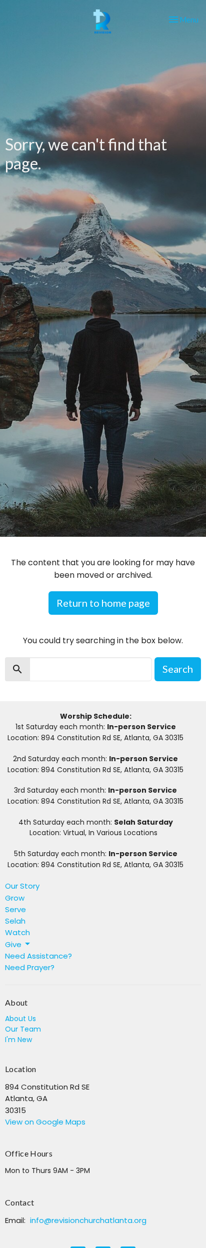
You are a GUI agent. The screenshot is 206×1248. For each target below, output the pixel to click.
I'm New (18, 1040)
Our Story (22, 886)
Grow (14, 898)
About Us (20, 1019)
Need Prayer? (29, 967)
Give (13, 944)
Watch (17, 932)
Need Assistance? (38, 956)
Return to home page (103, 603)
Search (177, 669)
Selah (15, 921)
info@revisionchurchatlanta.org (88, 1220)
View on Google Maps (45, 1122)
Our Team (23, 1029)
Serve (15, 909)
